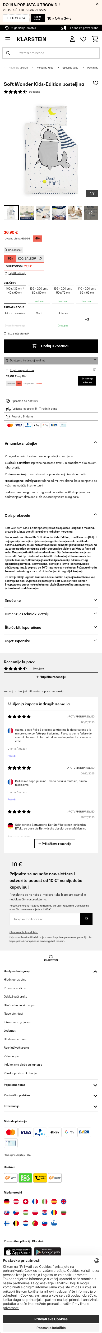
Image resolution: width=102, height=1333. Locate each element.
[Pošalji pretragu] (8, 53)
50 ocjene (34, 91)
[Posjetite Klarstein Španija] (54, 1201)
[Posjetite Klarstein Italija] (44, 1201)
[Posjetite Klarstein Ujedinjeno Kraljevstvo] (63, 1201)
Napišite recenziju (52, 677)
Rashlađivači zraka (16, 1047)
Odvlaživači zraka (15, 996)
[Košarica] (95, 39)
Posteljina (92, 67)
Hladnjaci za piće (15, 1039)
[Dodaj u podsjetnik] (95, 83)
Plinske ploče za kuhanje (20, 1073)
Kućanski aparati (18, 67)
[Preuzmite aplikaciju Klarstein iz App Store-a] (18, 1252)
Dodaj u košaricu (55, 346)
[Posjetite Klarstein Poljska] (35, 1212)
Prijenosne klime (15, 988)
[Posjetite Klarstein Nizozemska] (25, 1223)
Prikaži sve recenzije (56, 844)
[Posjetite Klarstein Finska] (6, 1223)
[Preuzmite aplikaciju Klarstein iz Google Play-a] (47, 1252)
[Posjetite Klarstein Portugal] (35, 1223)
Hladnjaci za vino (15, 979)
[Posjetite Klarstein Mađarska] (25, 1212)
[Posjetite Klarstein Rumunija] (54, 1212)
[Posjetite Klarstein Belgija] (16, 1223)
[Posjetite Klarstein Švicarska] (25, 1201)
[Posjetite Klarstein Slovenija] (44, 1223)
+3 (87, 319)
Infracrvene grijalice (17, 1022)
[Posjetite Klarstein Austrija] (16, 1201)
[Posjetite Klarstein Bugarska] (63, 1212)
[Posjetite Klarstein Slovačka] (6, 1212)
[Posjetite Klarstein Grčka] (54, 1223)
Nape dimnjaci (13, 1013)
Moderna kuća (45, 67)
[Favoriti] (83, 39)
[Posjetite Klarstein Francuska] (35, 1201)
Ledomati (10, 1030)
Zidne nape (11, 1056)
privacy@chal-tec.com (52, 941)
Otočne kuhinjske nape (19, 1005)
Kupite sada (37, 18)
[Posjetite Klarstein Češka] (16, 1212)
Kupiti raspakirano (22, 370)
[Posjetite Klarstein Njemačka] (6, 1201)
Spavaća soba (70, 67)
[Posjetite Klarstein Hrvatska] (44, 1212)
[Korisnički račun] (72, 39)
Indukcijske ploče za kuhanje (23, 1064)
